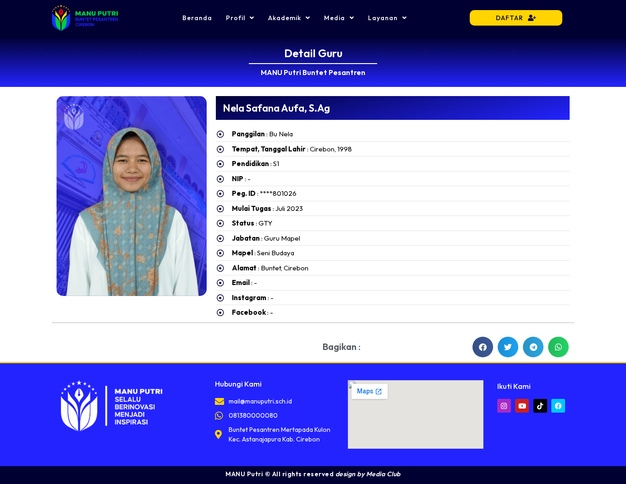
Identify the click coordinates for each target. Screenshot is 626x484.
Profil (235, 18)
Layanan (383, 18)
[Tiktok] (540, 406)
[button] (482, 347)
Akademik (284, 18)
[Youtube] (522, 406)
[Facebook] (558, 406)
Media (334, 18)
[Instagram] (504, 406)
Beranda (197, 18)
